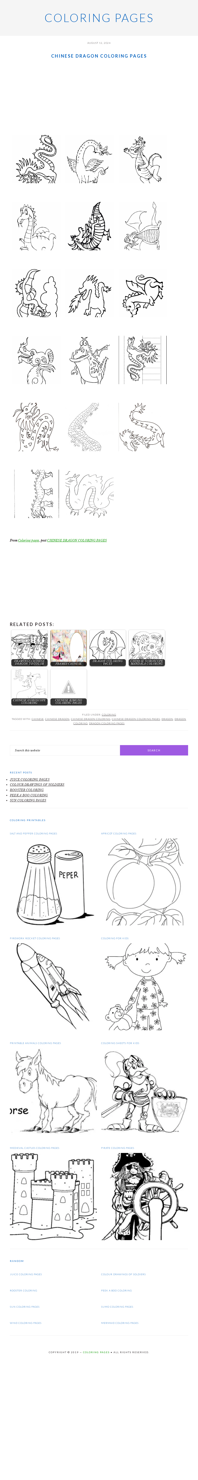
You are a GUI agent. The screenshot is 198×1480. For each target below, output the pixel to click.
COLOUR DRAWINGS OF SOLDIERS (37, 784)
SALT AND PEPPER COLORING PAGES (33, 833)
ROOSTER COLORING (27, 790)
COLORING (109, 714)
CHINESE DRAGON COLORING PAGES (77, 540)
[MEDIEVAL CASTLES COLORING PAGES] (53, 1239)
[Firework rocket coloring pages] (53, 1029)
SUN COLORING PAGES (28, 800)
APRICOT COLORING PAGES (118, 833)
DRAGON (167, 718)
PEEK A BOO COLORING (29, 795)
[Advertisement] (99, 96)
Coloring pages (99, 17)
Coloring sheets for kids (120, 1043)
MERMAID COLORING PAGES (120, 1322)
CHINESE (38, 718)
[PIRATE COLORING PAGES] (144, 1239)
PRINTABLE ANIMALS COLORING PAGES (35, 1043)
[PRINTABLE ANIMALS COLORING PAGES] (53, 1134)
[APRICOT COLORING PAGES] (144, 924)
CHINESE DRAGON (57, 718)
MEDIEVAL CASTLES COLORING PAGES (34, 1147)
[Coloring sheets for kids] (144, 1134)
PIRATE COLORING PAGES (117, 1147)
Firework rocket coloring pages (35, 938)
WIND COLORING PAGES (26, 1322)
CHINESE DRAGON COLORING (90, 718)
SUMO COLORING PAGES (117, 1306)
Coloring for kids (115, 938)
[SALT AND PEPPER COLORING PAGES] (53, 924)
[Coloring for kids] (144, 1029)
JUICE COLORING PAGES (30, 779)
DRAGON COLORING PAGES (107, 723)
